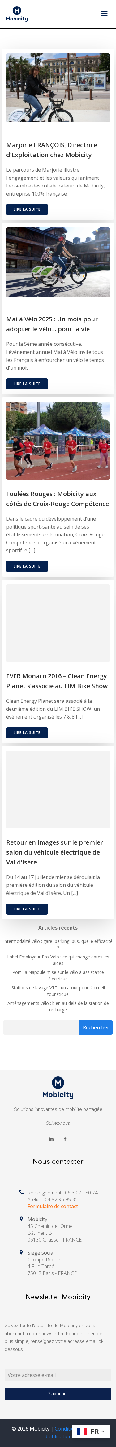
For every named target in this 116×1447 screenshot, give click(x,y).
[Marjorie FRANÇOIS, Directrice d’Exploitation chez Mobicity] (58, 87)
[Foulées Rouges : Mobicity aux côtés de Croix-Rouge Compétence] (58, 440)
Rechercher (96, 1027)
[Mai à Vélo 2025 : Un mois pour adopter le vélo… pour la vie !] (58, 261)
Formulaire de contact (53, 1206)
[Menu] (104, 14)
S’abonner (58, 1393)
